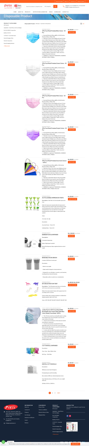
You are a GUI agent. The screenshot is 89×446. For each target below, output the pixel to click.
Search (55, 6)
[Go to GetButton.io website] (3, 444)
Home (5, 19)
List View (83, 24)
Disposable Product (46, 29)
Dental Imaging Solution (9, 43)
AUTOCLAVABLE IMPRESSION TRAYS (53, 197)
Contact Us (27, 409)
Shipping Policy (42, 415)
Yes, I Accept (75, 444)
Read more (71, 64)
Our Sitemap (27, 415)
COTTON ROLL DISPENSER (49, 345)
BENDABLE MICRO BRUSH (49, 257)
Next (58, 393)
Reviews (26, 422)
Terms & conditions (43, 409)
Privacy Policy (41, 407)
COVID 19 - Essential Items (47, 308)
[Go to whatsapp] (3, 442)
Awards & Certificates (29, 417)
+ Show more (7, 46)
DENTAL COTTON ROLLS (49, 364)
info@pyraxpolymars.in (11, 423)
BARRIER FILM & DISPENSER (50, 234)
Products (27, 412)
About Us (27, 407)
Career (26, 420)
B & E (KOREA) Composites (10, 30)
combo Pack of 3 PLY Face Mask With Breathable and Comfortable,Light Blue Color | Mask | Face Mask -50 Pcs (53, 311)
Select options (72, 199)
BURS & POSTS (7, 32)
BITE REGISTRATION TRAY (50, 283)
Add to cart (72, 32)
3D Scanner (6, 25)
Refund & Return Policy (44, 412)
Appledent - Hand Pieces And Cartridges (13, 27)
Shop (9, 19)
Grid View (81, 24)
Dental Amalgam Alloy (8, 38)
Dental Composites (8, 40)
